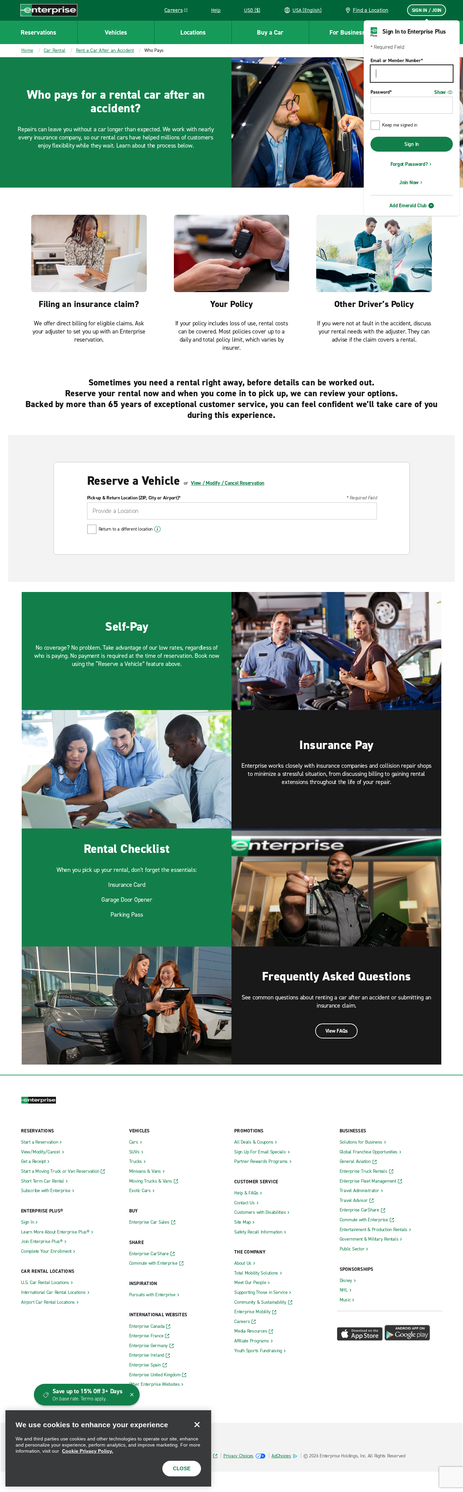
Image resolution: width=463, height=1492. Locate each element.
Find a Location (370, 10)
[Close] (197, 1424)
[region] (108, 1448)
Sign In (411, 144)
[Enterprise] (48, 10)
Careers (178, 11)
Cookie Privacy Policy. (87, 1451)
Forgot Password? (409, 164)
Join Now (409, 182)
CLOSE (181, 1468)
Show (440, 92)
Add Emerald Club (408, 205)
